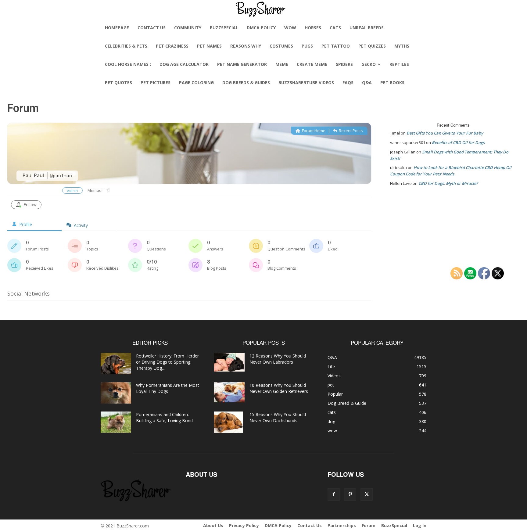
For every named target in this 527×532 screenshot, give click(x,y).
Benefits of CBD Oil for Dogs (458, 142)
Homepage (117, 28)
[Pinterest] (350, 494)
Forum (368, 525)
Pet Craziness (172, 46)
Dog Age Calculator (184, 64)
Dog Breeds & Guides (246, 82)
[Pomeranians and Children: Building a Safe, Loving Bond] (116, 422)
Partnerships (342, 525)
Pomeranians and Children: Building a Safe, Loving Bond (164, 417)
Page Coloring (196, 82)
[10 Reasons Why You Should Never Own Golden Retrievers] (229, 392)
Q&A (367, 82)
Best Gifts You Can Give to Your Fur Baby (445, 133)
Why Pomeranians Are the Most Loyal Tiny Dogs (167, 388)
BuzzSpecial (224, 28)
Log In (419, 525)
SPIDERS (344, 64)
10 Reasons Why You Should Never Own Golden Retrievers (278, 388)
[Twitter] (366, 494)
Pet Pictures (155, 82)
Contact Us (152, 28)
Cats (335, 28)
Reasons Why (245, 46)
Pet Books (392, 82)
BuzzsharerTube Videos (306, 82)
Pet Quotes (118, 82)
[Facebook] (334, 494)
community (187, 28)
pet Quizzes (372, 46)
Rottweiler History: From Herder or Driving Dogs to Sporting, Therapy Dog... (167, 362)
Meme (281, 64)
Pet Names (209, 46)
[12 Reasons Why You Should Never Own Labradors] (229, 362)
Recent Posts (350, 130)
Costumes (281, 46)
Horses (313, 28)
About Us (213, 525)
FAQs (347, 82)
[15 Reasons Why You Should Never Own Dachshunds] (228, 422)
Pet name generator (242, 64)
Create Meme (312, 64)
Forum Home (313, 130)
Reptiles (399, 64)
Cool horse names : (128, 64)
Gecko (368, 64)
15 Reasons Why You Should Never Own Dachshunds (277, 417)
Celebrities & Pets (126, 46)
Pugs (307, 46)
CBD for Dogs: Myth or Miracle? (448, 183)
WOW (290, 28)
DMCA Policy (261, 28)
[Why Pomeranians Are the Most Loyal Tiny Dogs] (116, 393)
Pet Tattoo (335, 46)
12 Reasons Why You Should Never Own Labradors (277, 359)
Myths (401, 46)
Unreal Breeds (367, 28)
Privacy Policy (244, 525)
